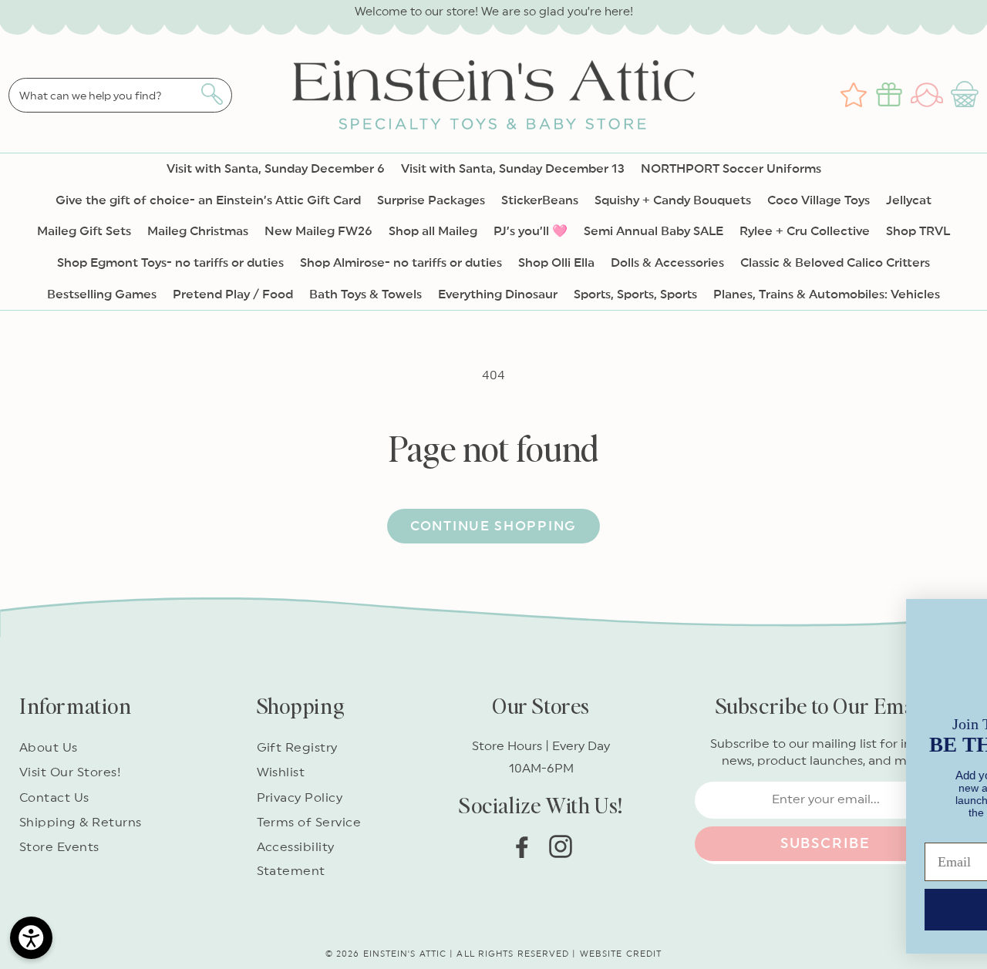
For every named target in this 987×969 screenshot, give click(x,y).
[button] (966, 95)
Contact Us (54, 798)
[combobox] (120, 95)
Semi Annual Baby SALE (653, 231)
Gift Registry (297, 748)
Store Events (59, 847)
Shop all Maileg (433, 231)
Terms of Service (309, 822)
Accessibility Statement (296, 858)
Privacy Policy (300, 798)
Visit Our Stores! (70, 772)
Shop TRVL (918, 231)
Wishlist (281, 772)
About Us (48, 748)
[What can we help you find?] (211, 94)
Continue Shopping (493, 526)
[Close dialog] (956, 597)
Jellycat (908, 200)
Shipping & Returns (80, 822)
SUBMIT (525, 898)
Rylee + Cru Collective (804, 231)
